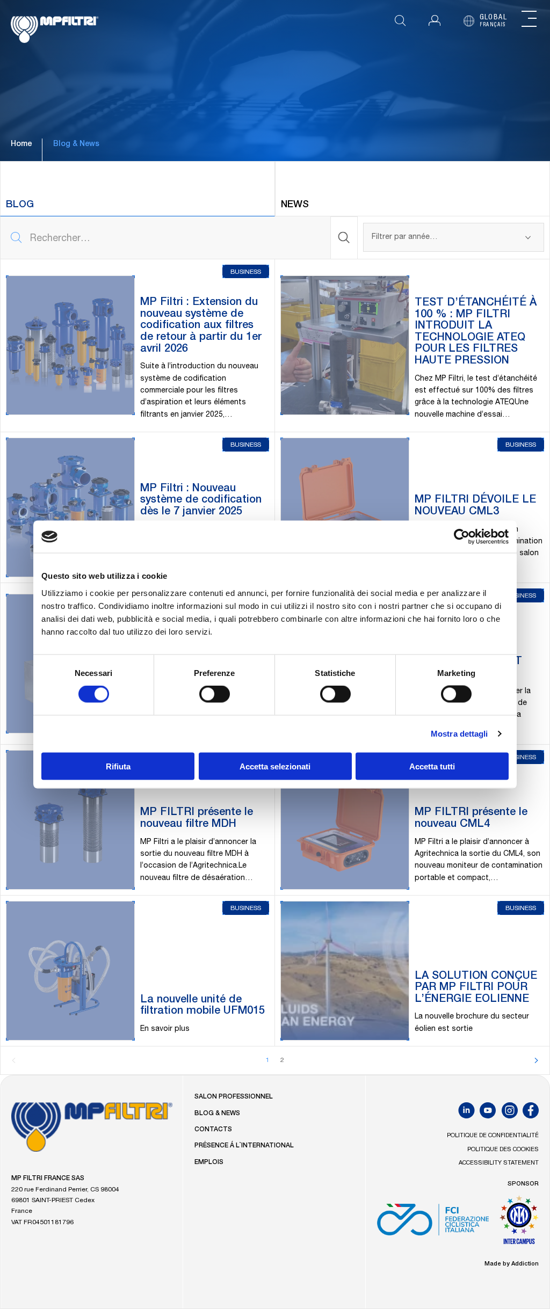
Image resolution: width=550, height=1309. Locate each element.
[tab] (137, 188)
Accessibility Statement (499, 1163)
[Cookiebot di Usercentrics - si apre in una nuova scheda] (462, 537)
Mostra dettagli (459, 733)
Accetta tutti (432, 765)
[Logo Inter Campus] (519, 1223)
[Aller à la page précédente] (14, 1060)
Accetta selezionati (275, 765)
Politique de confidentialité (493, 1136)
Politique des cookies (503, 1150)
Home (21, 144)
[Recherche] (344, 237)
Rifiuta (118, 765)
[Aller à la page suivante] (536, 1060)
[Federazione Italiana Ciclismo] (432, 1223)
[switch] (214, 694)
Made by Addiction (511, 1264)
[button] (434, 20)
